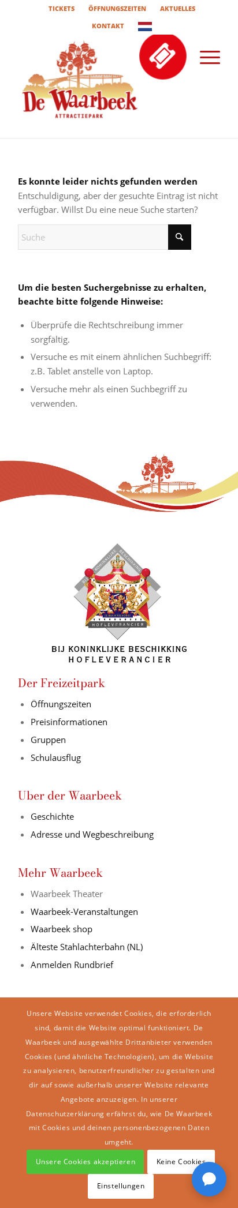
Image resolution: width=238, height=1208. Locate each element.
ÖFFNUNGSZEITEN (117, 8)
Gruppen (48, 739)
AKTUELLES (177, 8)
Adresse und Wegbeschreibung (92, 834)
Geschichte (52, 816)
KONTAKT (108, 25)
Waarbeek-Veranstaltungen (84, 911)
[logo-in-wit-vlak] (99, 86)
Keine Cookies (181, 1161)
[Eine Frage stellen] (209, 1179)
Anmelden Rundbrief (72, 964)
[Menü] (204, 57)
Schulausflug (56, 757)
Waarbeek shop (61, 929)
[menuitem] (62, 9)
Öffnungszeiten (61, 704)
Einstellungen (121, 1186)
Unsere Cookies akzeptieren (86, 1161)
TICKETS (62, 8)
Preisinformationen (69, 721)
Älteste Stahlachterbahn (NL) (87, 946)
